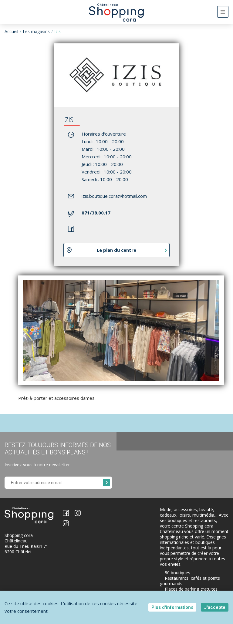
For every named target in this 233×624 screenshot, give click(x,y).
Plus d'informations (172, 607)
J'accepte (214, 607)
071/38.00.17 (96, 213)
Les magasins (36, 31)
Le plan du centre (116, 250)
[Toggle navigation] (222, 12)
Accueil (11, 31)
